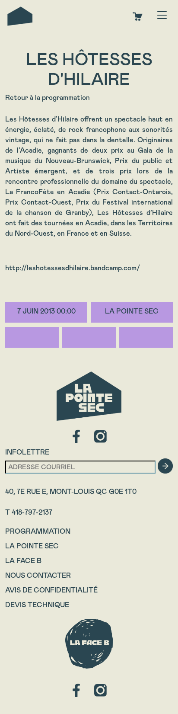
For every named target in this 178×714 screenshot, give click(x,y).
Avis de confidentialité (51, 590)
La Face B (23, 560)
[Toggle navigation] (162, 16)
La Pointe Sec (32, 546)
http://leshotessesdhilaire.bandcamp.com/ (72, 267)
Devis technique (37, 604)
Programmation (37, 531)
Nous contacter (38, 575)
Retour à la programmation (47, 97)
